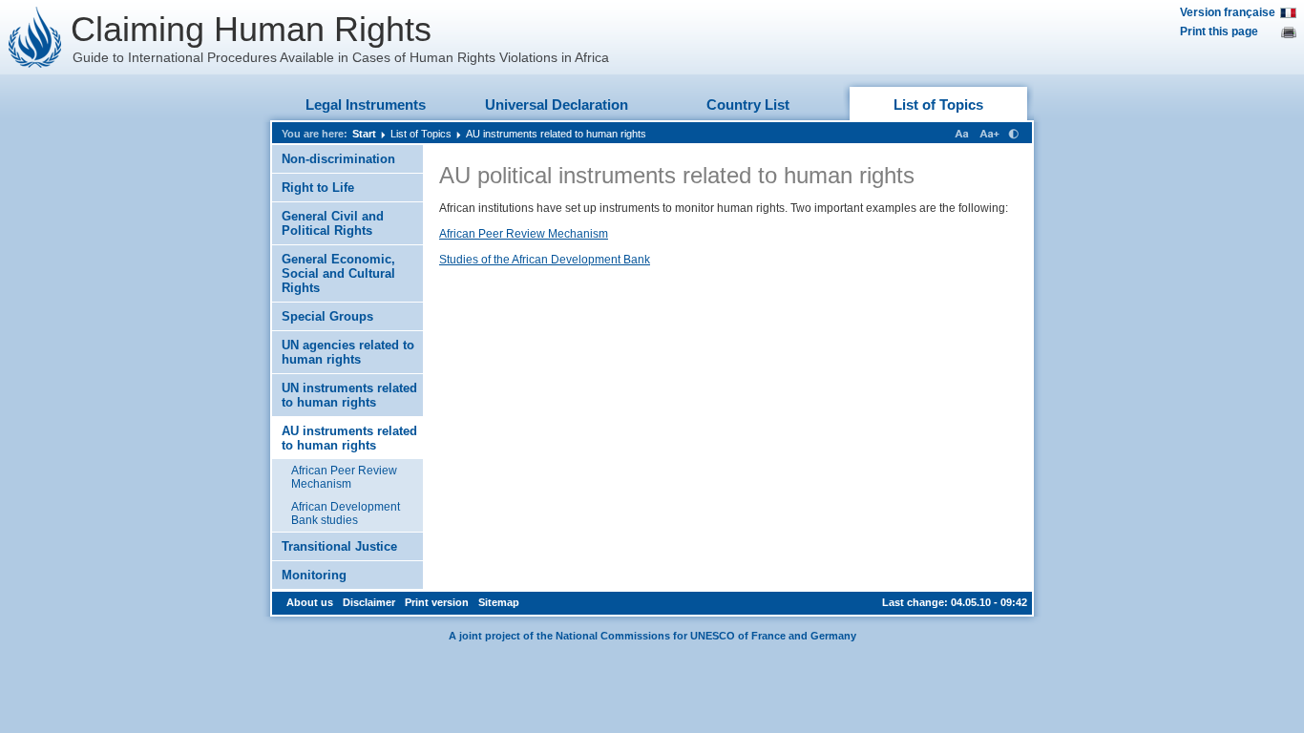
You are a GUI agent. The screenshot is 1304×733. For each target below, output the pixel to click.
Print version (437, 602)
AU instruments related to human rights (556, 133)
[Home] (35, 37)
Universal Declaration (556, 104)
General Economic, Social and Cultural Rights (338, 273)
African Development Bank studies (345, 513)
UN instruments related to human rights (349, 395)
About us (309, 602)
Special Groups (327, 316)
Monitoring (314, 575)
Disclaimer (369, 602)
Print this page (1219, 31)
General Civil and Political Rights (333, 223)
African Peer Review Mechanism (344, 477)
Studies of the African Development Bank (544, 259)
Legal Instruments (365, 104)
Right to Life (318, 187)
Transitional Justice (339, 546)
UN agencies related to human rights (348, 352)
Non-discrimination (338, 159)
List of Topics (938, 104)
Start (364, 133)
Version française (1227, 12)
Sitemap (498, 602)
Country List (747, 104)
